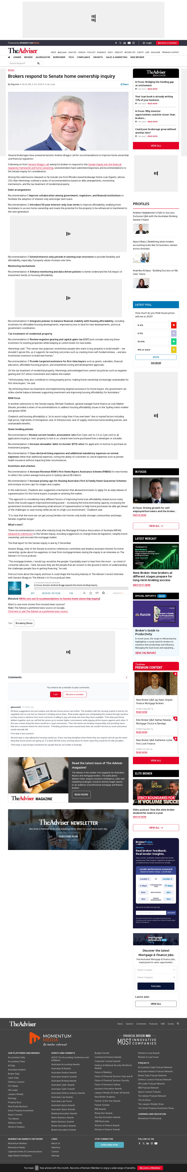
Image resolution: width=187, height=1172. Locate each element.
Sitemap (55, 1155)
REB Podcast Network (148, 1087)
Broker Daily (14, 1073)
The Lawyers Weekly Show (151, 1104)
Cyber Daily (13, 1078)
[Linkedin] (124, 42)
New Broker (137, 57)
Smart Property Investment (20, 1110)
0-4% (140, 325)
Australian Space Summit (63, 1109)
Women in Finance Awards (107, 1125)
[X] (120, 42)
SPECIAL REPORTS (150, 596)
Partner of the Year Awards (107, 1101)
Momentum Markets (17, 1143)
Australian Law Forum (61, 1101)
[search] (178, 1024)
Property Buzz (14, 1102)
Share (126, 84)
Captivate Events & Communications (25, 1151)
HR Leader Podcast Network (151, 1083)
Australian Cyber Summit (63, 1089)
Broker (28, 57)
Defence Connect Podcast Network (154, 1079)
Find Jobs (156, 986)
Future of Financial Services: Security (112, 1080)
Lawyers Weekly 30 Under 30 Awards (112, 1092)
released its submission (20, 533)
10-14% (141, 341)
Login (149, 43)
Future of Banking (103, 1072)
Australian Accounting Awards (65, 1064)
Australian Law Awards (62, 1097)
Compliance (83, 57)
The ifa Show (144, 1100)
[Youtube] (129, 42)
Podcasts (153, 1024)
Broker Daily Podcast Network (152, 1075)
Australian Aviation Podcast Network (155, 1071)
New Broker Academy (105, 1097)
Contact (55, 1151)
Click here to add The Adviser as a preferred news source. (38, 611)
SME (163, 1024)
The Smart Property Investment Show (156, 1108)
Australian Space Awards (63, 1105)
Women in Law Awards (149, 1053)
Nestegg (12, 1098)
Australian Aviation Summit (64, 1076)
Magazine (155, 52)
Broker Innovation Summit (63, 1130)
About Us (55, 1143)
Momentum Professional (149, 1118)
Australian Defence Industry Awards (68, 1093)
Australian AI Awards (61, 1068)
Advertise (55, 1147)
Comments (141, 1024)
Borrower (59, 57)
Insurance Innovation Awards (108, 1088)
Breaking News (24, 623)
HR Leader (13, 1090)
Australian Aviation (17, 1069)
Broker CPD (130, 52)
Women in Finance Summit (107, 1129)
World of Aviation (16, 1127)
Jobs (147, 52)
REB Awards (100, 1109)
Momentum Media (16, 1147)
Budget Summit (102, 1053)
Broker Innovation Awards (63, 1125)
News (53, 52)
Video (110, 52)
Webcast (119, 52)
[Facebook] (116, 42)
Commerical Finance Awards (108, 1057)
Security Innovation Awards (107, 1117)
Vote (156, 357)
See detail (156, 362)
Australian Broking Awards (63, 1080)
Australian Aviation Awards (64, 1072)
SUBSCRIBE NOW (68, 836)
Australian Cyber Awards (63, 1085)
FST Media (13, 1086)
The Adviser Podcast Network (152, 1096)
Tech (71, 57)
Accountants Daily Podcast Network (155, 1067)
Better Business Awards (62, 1117)
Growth (98, 57)
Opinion (81, 52)
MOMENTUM (29, 43)
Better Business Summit (62, 1121)
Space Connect (15, 1114)
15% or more (144, 349)
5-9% (140, 333)
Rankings (101, 52)
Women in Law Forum (148, 1057)
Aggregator (43, 57)
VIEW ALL (156, 145)
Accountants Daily (16, 1057)
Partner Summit (102, 1105)
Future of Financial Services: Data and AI (114, 1076)
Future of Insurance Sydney (107, 1084)
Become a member (167, 43)
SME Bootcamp (102, 1121)
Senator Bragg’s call (38, 164)
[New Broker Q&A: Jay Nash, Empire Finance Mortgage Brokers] (156, 683)
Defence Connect (16, 1082)
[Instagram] (133, 42)
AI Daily (11, 1065)
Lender (17, 57)
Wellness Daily (15, 1122)
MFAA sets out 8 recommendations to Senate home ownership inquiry (59, 598)
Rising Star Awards (103, 1113)
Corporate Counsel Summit (107, 1061)
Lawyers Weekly (15, 1094)
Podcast (91, 52)
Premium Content (170, 52)
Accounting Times (16, 1061)
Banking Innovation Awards (64, 1113)
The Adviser (13, 1118)
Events (140, 52)
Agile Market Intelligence (20, 1155)
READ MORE (81, 794)
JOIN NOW (171, 912)
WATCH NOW (139, 515)
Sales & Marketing (116, 57)
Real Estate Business (18, 1106)
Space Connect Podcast (149, 1092)
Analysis (72, 52)
